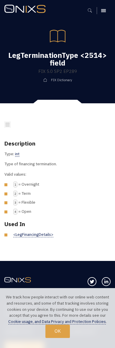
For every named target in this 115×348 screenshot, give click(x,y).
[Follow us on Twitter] (92, 281)
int (17, 153)
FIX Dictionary (61, 80)
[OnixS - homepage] (26, 9)
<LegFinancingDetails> (33, 234)
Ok (58, 331)
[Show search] (92, 10)
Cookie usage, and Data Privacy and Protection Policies (57, 321)
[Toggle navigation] (7, 125)
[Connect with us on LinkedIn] (106, 281)
